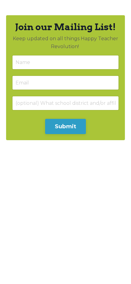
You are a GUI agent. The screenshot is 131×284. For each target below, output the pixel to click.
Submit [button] (65, 126)
